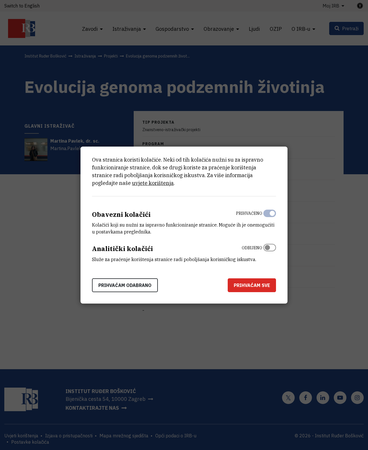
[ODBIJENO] (269, 252)
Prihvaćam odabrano (125, 285)
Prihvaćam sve (252, 285)
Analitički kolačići (122, 248)
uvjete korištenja (153, 182)
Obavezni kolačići (121, 214)
